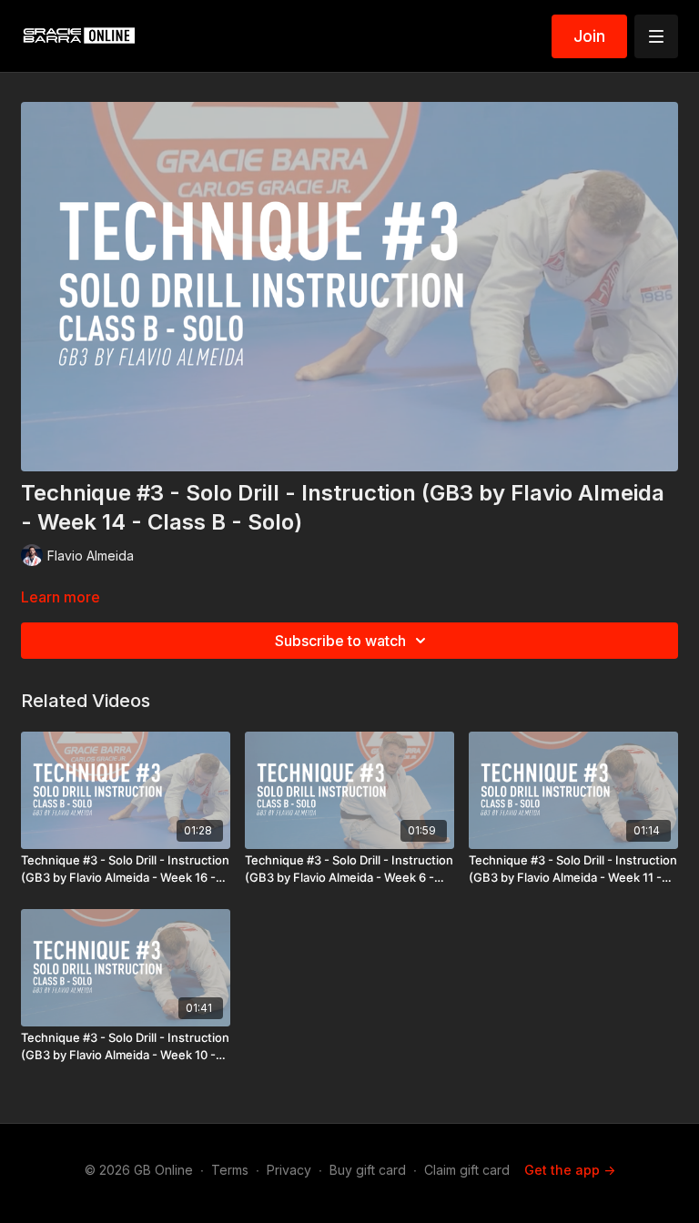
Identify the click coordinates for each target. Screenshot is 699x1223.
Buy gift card (367, 1170)
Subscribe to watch (340, 641)
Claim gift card (467, 1170)
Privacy (289, 1170)
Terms (229, 1170)
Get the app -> (569, 1170)
